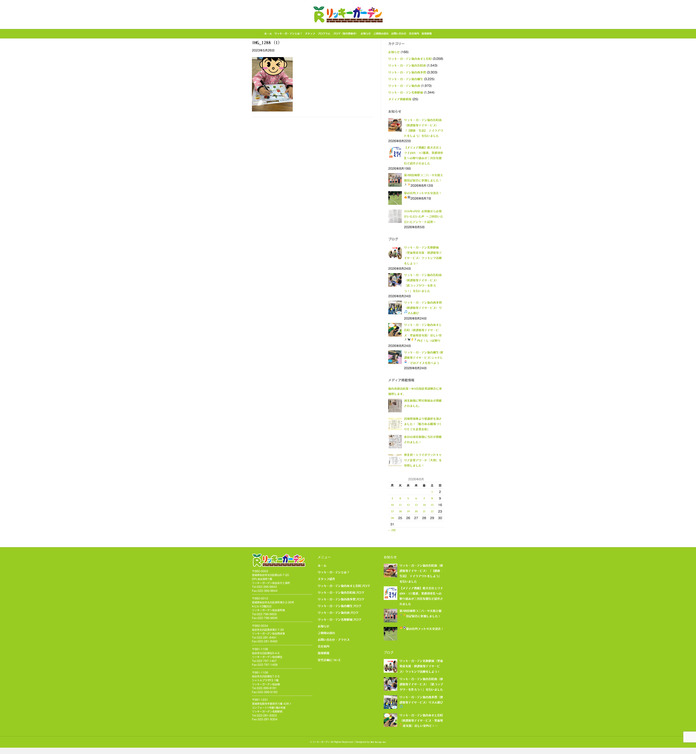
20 (416, 511)
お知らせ (366, 33)
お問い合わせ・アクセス (334, 639)
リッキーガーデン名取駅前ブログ (339, 619)
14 (424, 504)
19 (408, 511)
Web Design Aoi (378, 742)
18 (400, 511)
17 (392, 511)
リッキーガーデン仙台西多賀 (407, 72)
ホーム (268, 33)
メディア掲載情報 (399, 99)
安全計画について (329, 659)
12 (408, 504)
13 (416, 504)
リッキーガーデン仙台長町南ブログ (341, 592)
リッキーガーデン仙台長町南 (407, 65)
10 (392, 504)
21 (424, 511)
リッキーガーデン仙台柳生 (405, 79)
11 (400, 504)
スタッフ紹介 (326, 578)
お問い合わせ (398, 33)
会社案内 (414, 33)
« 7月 (391, 530)
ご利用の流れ (381, 33)
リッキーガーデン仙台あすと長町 (410, 58)
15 (432, 504)
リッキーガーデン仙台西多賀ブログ (341, 599)
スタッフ (310, 33)
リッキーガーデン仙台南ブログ (338, 612)
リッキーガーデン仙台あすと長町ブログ (344, 585)
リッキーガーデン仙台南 (404, 85)
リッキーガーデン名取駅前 (405, 92)
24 (392, 517)
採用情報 (427, 33)
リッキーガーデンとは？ (288, 33)
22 (432, 511)
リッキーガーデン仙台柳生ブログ (339, 605)
